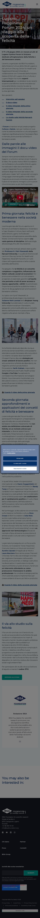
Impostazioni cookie (20, 468)
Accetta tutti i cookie (20, 463)
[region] (20, 459)
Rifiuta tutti (20, 458)
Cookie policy (11, 453)
